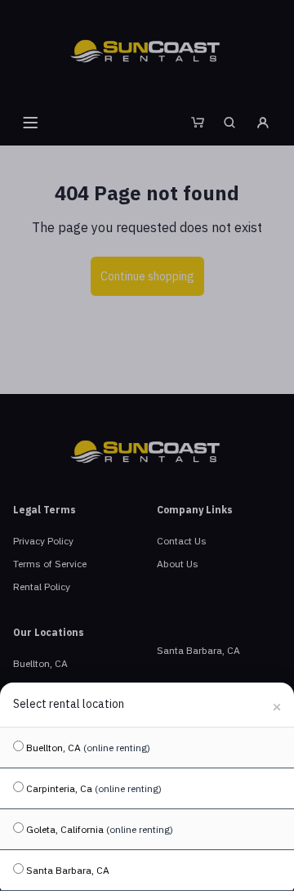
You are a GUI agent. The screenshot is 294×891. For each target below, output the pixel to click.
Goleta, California (98, 829)
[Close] (277, 705)
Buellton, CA (87, 747)
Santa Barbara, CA (66, 870)
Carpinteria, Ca (93, 788)
